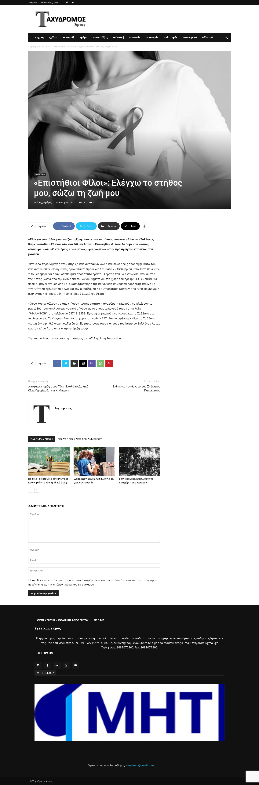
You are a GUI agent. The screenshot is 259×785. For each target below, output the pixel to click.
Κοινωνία (134, 37)
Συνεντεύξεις (100, 37)
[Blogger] (38, 665)
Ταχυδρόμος (45, 202)
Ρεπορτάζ (68, 37)
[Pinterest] (109, 363)
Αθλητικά (207, 37)
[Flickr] (56, 665)
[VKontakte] (75, 665)
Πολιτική (118, 37)
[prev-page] (30, 490)
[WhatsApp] (100, 363)
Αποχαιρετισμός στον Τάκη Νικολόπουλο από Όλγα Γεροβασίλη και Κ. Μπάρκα (58, 388)
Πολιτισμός (170, 37)
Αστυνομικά (190, 37)
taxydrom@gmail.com (140, 765)
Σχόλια (53, 37)
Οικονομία (152, 37)
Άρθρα (83, 37)
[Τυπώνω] (74, 363)
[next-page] (36, 490)
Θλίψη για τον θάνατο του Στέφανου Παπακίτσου (136, 388)
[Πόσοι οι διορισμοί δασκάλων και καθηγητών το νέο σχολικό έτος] (49, 461)
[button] (226, 38)
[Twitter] (65, 363)
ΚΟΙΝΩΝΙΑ (44, 46)
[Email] (83, 363)
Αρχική (39, 37)
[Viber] (92, 363)
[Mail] (73, 2)
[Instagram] (66, 665)
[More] (145, 226)
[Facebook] (67, 2)
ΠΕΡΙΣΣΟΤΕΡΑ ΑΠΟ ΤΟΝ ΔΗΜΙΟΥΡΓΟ (80, 439)
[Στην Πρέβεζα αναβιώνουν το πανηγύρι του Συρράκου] (139, 461)
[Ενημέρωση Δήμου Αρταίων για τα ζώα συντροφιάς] (94, 461)
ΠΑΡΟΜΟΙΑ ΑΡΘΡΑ (42, 439)
